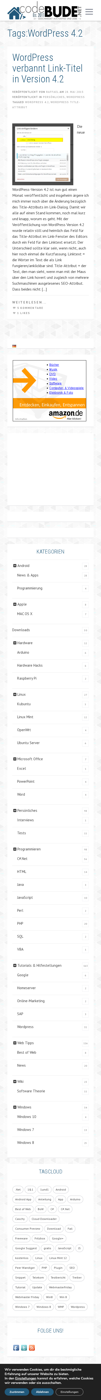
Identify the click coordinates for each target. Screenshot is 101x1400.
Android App (23, 1199)
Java (20, 884)
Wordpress (75, 97)
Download (54, 1228)
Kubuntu (24, 704)
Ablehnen (42, 1392)
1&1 (30, 1189)
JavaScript (25, 897)
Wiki (20, 1081)
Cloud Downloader (44, 1219)
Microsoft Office (30, 759)
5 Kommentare (30, 308)
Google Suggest (26, 1248)
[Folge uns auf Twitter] (24, 1348)
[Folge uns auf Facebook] (16, 1348)
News (21, 1065)
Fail (70, 1228)
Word (21, 794)
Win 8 (63, 1297)
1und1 (44, 1189)
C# (52, 1209)
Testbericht (58, 1277)
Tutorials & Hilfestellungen (39, 965)
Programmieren (29, 849)
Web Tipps (25, 1043)
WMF (61, 1307)
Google (22, 975)
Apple (22, 604)
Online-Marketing (31, 1000)
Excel (21, 768)
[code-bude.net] (44, 10)
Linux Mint (25, 717)
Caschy (20, 1219)
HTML (21, 871)
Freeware (21, 1238)
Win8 (49, 1297)
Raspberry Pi (27, 678)
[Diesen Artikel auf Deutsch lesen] (14, 346)
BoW (41, 1209)
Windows (24, 1107)
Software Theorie (31, 1091)
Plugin (58, 1268)
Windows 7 (25, 1129)
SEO (72, 1268)
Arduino (23, 652)
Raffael (52, 92)
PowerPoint (26, 781)
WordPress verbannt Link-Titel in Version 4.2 (47, 68)
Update (37, 1287)
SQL (20, 936)
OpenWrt (24, 729)
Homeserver (26, 988)
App (60, 1199)
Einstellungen (25, 1378)
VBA (20, 949)
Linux (21, 694)
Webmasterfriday (60, 1287)
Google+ (57, 1238)
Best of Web (26, 1052)
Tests (21, 833)
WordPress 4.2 (37, 102)
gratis (47, 1248)
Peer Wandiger (25, 1268)
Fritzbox (40, 1238)
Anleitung (44, 1199)
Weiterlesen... (29, 302)
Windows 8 (25, 1142)
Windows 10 (26, 1116)
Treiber (77, 1277)
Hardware (25, 642)
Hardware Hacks (30, 665)
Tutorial (20, 1287)
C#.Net (22, 858)
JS (79, 1248)
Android (23, 565)
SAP (20, 1013)
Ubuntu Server (28, 742)
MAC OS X (24, 613)
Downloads (21, 630)
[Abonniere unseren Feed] (32, 1348)
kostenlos (21, 1258)
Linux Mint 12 (58, 1258)
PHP (20, 923)
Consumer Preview (27, 1228)
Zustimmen (17, 1392)
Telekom (38, 1277)
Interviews (25, 820)
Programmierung (29, 588)
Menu (88, 11)
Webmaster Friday (27, 1297)
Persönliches (54, 97)
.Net (18, 1189)
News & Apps (27, 575)
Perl (20, 910)
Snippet (20, 1277)
